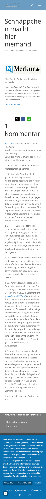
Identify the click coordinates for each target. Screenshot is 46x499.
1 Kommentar (32, 50)
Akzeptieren (24, 483)
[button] (17, 119)
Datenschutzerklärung (17, 422)
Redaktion (9, 143)
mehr (38, 483)
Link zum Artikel (12, 104)
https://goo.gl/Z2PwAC (15, 296)
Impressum (11, 426)
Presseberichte (17, 50)
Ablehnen (9, 483)
